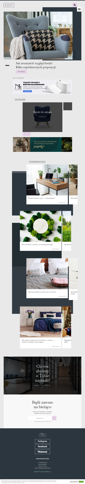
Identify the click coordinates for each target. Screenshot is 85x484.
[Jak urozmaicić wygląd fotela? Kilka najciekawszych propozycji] (42, 36)
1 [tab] (42, 75)
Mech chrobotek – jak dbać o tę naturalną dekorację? (37, 244)
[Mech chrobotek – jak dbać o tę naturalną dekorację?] (40, 226)
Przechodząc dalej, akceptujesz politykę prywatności (43, 421)
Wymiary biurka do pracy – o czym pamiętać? (41, 198)
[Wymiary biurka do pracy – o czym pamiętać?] (47, 179)
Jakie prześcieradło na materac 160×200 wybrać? (42, 292)
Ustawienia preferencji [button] (74, 481)
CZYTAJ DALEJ (62, 202)
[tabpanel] (42, 43)
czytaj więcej (21, 71)
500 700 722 (43, 466)
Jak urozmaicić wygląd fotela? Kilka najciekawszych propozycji (36, 65)
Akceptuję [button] (81, 481)
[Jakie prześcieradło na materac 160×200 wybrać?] (47, 273)
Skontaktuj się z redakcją (42, 385)
